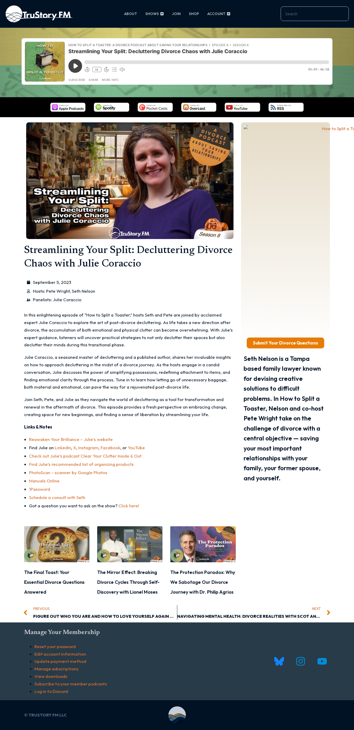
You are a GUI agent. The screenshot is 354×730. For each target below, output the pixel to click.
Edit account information (60, 654)
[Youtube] (322, 661)
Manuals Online (44, 480)
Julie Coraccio (67, 299)
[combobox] (315, 13)
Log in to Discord (51, 691)
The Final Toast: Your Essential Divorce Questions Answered (54, 582)
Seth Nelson (83, 291)
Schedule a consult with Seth (57, 497)
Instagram (88, 447)
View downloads (50, 676)
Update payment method (60, 661)
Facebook (110, 447)
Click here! (128, 505)
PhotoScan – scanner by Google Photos (68, 472)
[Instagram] (300, 661)
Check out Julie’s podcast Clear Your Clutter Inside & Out (85, 456)
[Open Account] (228, 14)
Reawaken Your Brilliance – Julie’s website (71, 439)
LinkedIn (63, 447)
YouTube (136, 447)
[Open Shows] (162, 14)
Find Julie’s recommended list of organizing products (81, 464)
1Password (39, 489)
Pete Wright (58, 291)
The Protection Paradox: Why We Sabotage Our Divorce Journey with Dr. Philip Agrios (202, 582)
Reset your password (55, 646)
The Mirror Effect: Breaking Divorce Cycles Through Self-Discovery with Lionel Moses (128, 582)
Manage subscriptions (56, 668)
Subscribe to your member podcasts (70, 683)
